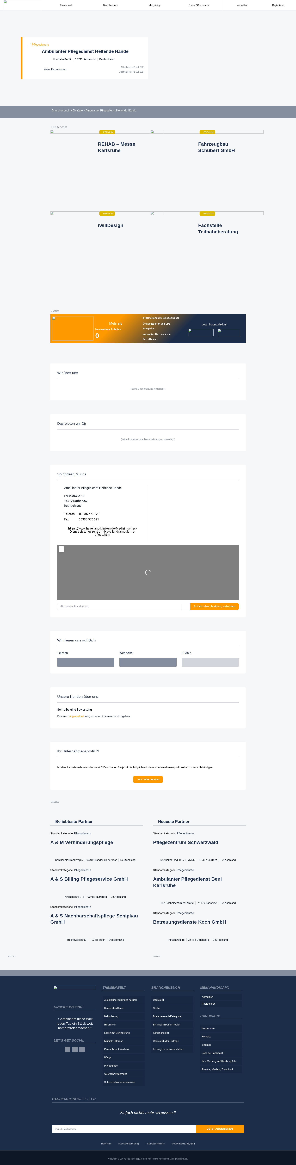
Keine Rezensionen (55, 69)
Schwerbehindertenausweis (119, 1082)
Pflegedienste (40, 44)
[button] (210, 662)
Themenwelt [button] (66, 5)
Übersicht (158, 1000)
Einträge (77, 110)
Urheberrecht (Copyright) (183, 1144)
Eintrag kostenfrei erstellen (168, 1049)
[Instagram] (75, 1049)
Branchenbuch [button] (110, 5)
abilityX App (155, 5)
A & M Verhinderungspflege (81, 842)
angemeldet (76, 716)
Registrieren (278, 5)
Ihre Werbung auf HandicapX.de (219, 1061)
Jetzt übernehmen (148, 779)
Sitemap (206, 1044)
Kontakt (206, 1036)
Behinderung (111, 1016)
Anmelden (242, 5)
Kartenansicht (161, 1032)
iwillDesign (110, 225)
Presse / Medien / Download (217, 1069)
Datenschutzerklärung (128, 1144)
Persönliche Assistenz (116, 1049)
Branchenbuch (61, 110)
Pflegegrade (111, 1065)
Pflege (107, 1057)
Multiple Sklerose (113, 1041)
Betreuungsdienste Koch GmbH (189, 922)
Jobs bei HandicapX (213, 1053)
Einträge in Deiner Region (166, 1024)
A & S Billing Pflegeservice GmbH (89, 879)
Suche (156, 1008)
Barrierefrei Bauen (114, 1008)
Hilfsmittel (110, 1024)
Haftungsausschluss (155, 1144)
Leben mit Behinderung (117, 1032)
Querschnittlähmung (115, 1074)
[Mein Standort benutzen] (186, 606)
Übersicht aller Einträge (166, 1041)
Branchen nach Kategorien (167, 1016)
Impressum (208, 1028)
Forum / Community (199, 5)
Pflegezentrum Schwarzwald (185, 842)
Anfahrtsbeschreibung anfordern (214, 606)
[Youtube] (82, 1049)
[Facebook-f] (67, 1049)
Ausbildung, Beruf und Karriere (120, 1000)
